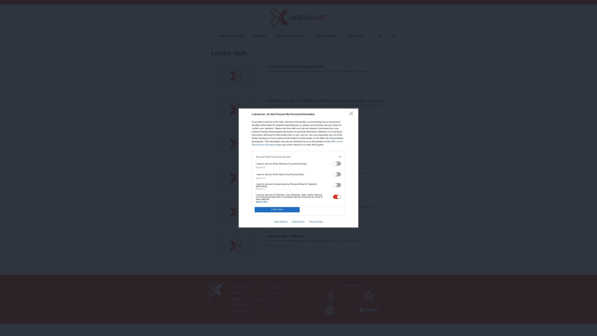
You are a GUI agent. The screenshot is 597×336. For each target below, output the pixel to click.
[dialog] (298, 168)
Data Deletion (281, 221)
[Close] (352, 114)
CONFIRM (277, 209)
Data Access (298, 221)
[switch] (337, 163)
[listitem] (298, 156)
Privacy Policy (316, 221)
